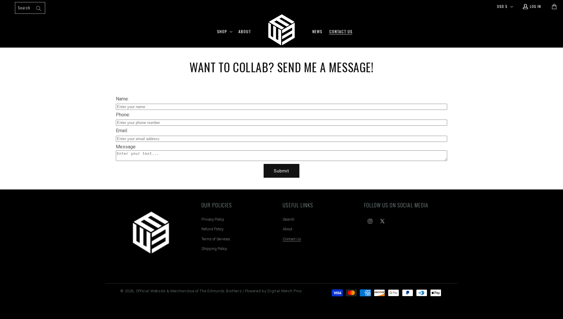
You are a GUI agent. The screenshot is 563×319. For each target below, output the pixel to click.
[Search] (38, 8)
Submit (281, 171)
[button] (224, 31)
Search (288, 219)
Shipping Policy (214, 248)
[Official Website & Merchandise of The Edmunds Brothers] (151, 234)
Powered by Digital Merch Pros (273, 291)
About (287, 229)
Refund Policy (212, 229)
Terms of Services (215, 239)
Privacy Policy (212, 219)
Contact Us (292, 239)
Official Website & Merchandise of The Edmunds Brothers (189, 291)
